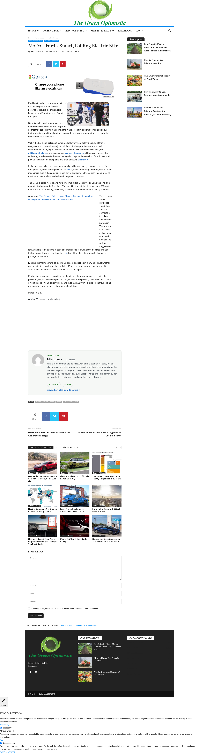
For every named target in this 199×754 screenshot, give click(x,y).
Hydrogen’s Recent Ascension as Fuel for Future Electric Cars (106, 540)
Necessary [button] (4, 725)
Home (32, 31)
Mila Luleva (36, 51)
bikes (69, 169)
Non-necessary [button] (6, 740)
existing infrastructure (75, 153)
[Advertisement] (62, 221)
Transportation (129, 31)
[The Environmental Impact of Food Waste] (85, 676)
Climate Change (34, 506)
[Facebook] (31, 672)
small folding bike (71, 402)
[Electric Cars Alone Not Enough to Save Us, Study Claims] (42, 496)
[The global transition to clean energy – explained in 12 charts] (106, 463)
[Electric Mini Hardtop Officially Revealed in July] (74, 463)
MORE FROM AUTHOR (67, 447)
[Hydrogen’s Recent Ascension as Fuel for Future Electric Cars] (106, 526)
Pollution (131, 663)
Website (67, 384)
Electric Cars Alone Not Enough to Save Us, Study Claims (42, 510)
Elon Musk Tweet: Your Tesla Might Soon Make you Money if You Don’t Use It (42, 541)
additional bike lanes (37, 153)
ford (52, 402)
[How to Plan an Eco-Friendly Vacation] (85, 662)
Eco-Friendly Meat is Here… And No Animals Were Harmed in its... (107, 647)
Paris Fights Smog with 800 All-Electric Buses (106, 510)
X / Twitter (54, 384)
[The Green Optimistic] (99, 13)
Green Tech (51, 31)
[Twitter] (36, 672)
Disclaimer (32, 666)
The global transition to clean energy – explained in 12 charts (106, 477)
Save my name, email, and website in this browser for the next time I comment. (64, 609)
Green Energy (101, 31)
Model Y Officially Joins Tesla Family (73, 540)
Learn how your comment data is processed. (78, 625)
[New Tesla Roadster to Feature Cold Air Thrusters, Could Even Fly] (42, 463)
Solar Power (133, 648)
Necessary (7, 728)
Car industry (133, 669)
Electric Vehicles (51, 41)
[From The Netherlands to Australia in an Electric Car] (74, 496)
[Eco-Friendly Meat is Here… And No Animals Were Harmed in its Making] (85, 648)
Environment (74, 31)
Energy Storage (134, 658)
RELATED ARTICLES (41, 447)
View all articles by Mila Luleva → (64, 390)
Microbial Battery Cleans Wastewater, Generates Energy (49, 434)
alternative (83, 159)
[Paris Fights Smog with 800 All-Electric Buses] (106, 496)
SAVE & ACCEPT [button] (7, 752)
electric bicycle (42, 402)
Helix (65, 253)
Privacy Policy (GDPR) (37, 663)
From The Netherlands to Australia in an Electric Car (72, 510)
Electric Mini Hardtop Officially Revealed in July (74, 477)
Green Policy (133, 674)
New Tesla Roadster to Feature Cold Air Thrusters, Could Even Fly (42, 479)
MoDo (59, 402)
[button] (169, 31)
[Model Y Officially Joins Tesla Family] (74, 526)
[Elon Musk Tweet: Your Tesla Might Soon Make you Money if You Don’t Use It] (42, 526)
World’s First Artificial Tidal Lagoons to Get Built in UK (99, 434)
